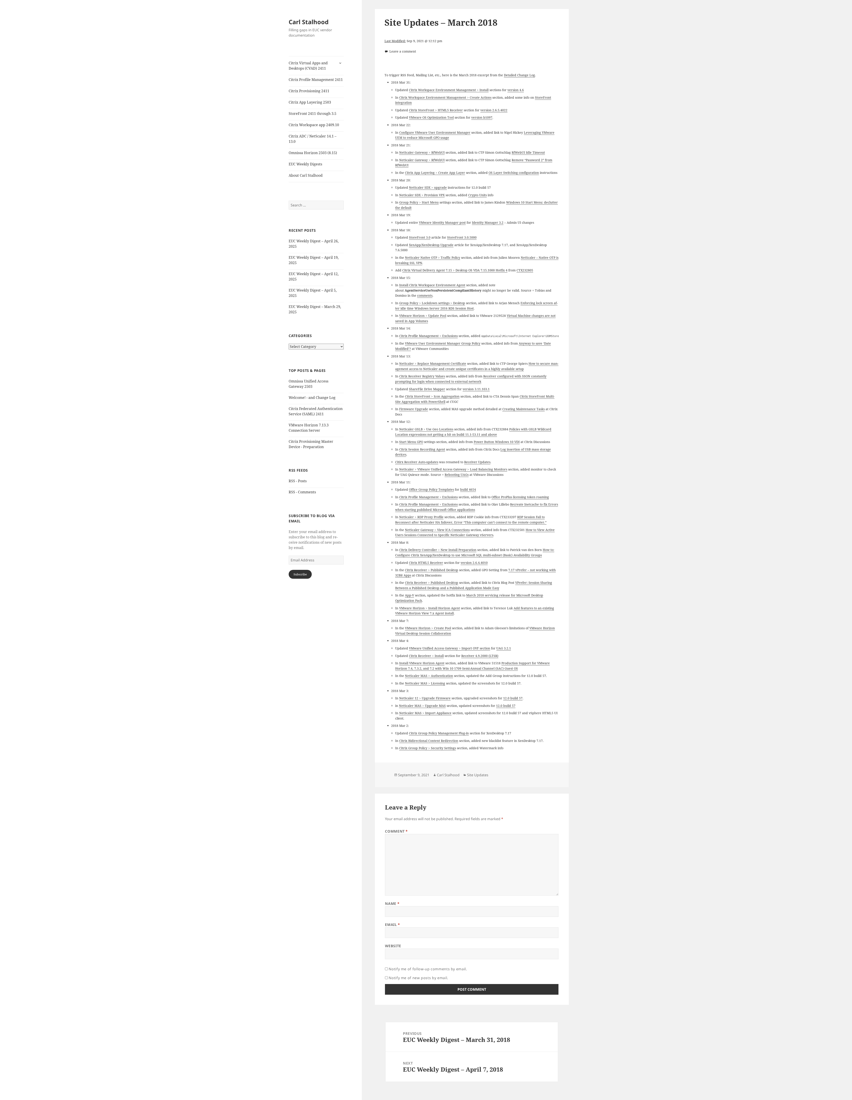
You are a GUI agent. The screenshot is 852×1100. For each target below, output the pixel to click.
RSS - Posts (298, 480)
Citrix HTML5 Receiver (426, 563)
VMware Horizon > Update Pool (422, 316)
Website (393, 945)
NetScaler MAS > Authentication (429, 676)
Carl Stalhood (309, 22)
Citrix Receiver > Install (426, 656)
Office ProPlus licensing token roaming (520, 497)
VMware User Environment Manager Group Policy (442, 343)
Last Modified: (395, 41)
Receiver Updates (477, 462)
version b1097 (481, 117)
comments (424, 295)
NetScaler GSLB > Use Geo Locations (426, 429)
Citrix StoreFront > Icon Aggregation (432, 396)
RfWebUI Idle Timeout (528, 152)
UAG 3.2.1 (503, 648)
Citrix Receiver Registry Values (422, 376)
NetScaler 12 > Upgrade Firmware (425, 698)
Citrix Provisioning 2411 (309, 90)
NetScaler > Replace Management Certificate (432, 363)
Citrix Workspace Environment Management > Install (449, 90)
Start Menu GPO (411, 442)
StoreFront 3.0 (419, 237)
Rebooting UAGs (457, 475)
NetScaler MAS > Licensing (425, 683)
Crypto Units (477, 195)
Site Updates (477, 775)
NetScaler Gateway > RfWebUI (422, 152)
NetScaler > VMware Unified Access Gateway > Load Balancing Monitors (453, 469)
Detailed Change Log (519, 75)
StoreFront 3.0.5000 (462, 237)
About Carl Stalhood (306, 175)
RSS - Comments (302, 492)
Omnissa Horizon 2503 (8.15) (313, 152)
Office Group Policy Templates (431, 489)
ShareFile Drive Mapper (427, 389)
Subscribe (300, 574)
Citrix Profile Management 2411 (316, 79)
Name (392, 903)
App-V (409, 595)
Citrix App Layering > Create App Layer (435, 173)
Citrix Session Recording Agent (422, 449)
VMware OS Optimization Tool (431, 117)
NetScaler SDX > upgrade (428, 187)
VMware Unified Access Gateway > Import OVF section (449, 648)
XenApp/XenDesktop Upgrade (431, 245)
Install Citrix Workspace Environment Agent (432, 285)
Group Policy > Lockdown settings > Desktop (432, 303)
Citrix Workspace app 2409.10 (314, 124)
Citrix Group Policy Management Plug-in (439, 733)
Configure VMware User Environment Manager (434, 132)
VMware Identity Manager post (442, 222)
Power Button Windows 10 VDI (497, 442)
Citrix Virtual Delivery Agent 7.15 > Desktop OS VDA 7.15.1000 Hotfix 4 (454, 270)
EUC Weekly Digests (305, 164)
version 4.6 (515, 90)
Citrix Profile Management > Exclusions (428, 336)
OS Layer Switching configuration (514, 173)
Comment (396, 831)
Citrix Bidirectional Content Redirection (428, 741)
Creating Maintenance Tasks (523, 409)
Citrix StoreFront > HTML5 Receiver (436, 110)
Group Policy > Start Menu (419, 202)
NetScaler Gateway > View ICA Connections (437, 530)
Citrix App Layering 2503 (310, 102)
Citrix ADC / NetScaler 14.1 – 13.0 (312, 139)
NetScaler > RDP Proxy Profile (421, 517)
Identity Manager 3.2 (487, 222)
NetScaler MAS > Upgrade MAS (422, 706)
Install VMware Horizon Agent (421, 663)
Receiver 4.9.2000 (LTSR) (479, 656)
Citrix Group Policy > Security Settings (427, 748)
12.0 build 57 (513, 698)
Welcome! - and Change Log (312, 397)
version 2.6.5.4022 (493, 110)
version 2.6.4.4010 (474, 563)
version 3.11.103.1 (476, 389)
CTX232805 (525, 270)
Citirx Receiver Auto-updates (416, 462)
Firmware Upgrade (413, 409)
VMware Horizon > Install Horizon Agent (429, 608)
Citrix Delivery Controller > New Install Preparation (437, 550)
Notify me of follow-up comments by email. (428, 969)
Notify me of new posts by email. (418, 977)
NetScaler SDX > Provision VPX (422, 195)
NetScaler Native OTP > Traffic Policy (432, 257)
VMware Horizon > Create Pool (428, 628)
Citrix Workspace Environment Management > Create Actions (445, 97)
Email (392, 924)
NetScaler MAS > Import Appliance (425, 713)
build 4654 (468, 489)
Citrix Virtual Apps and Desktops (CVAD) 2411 (308, 66)
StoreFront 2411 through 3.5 (312, 113)
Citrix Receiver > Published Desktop (431, 570)
